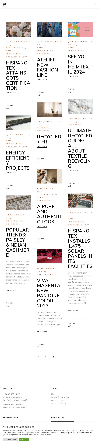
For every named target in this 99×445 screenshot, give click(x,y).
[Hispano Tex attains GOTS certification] (18, 29)
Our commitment (58, 400)
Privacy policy (21, 407)
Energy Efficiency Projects (18, 160)
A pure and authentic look (49, 214)
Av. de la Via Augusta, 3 (13, 397)
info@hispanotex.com (12, 404)
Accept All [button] (24, 439)
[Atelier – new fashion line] (49, 29)
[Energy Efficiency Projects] (18, 123)
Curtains (43, 128)
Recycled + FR (49, 139)
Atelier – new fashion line (48, 67)
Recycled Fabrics (58, 403)
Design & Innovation (60, 397)
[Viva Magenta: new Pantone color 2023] (49, 256)
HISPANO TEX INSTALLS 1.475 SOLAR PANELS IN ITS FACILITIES (80, 248)
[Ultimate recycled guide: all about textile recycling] (80, 106)
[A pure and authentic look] (49, 176)
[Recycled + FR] (49, 109)
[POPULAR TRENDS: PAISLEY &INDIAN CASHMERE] (18, 202)
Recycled (43, 54)
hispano (9, 105)
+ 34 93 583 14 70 (11, 394)
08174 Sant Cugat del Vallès (15, 400)
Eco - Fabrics (15, 48)
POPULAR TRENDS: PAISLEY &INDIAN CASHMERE (17, 242)
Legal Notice (8, 407)
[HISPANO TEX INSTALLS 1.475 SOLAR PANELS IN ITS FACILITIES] (80, 201)
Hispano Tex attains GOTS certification (18, 75)
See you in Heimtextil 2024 (80, 64)
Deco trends (15, 221)
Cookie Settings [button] (10, 439)
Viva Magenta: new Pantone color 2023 (49, 293)
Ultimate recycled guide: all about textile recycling (80, 148)
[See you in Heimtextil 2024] (80, 29)
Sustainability (17, 57)
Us (52, 394)
